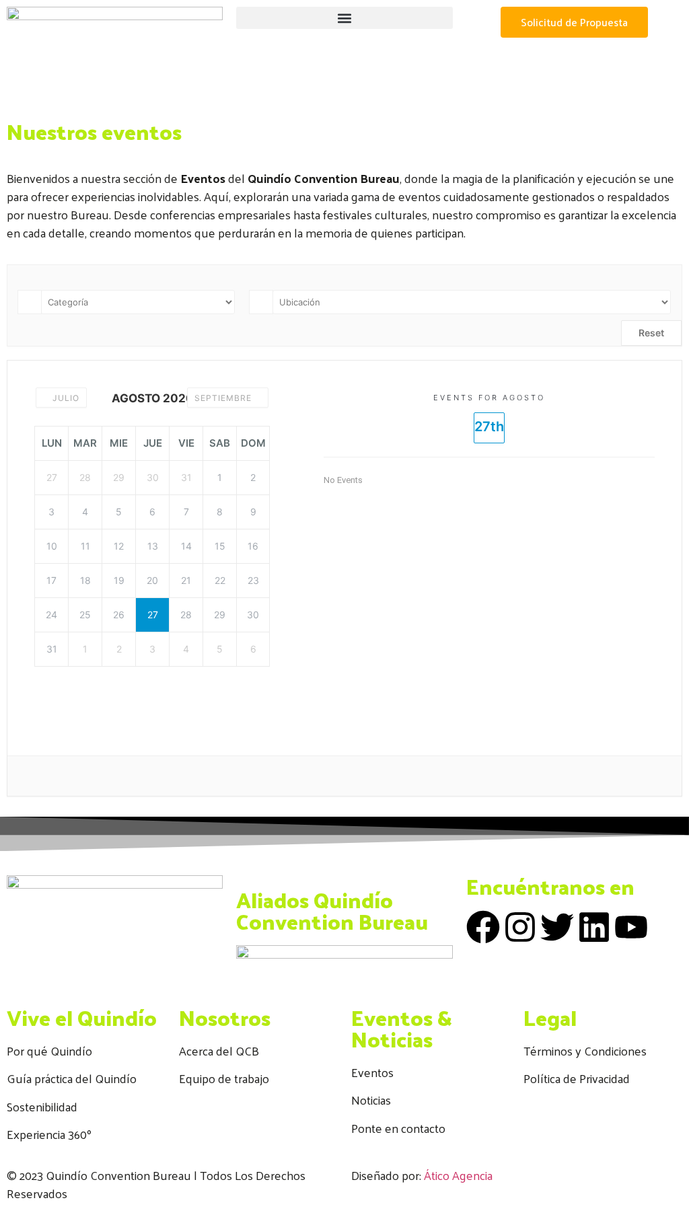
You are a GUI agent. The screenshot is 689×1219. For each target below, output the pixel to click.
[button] (344, 18)
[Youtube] (631, 927)
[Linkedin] (594, 927)
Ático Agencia (458, 1175)
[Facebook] (483, 927)
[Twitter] (557, 927)
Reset (651, 332)
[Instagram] (520, 927)
